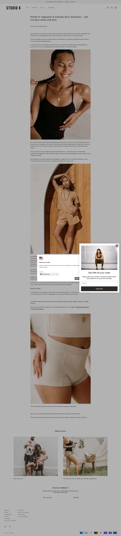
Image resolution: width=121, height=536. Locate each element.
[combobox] (45, 274)
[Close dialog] (117, 245)
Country (41, 271)
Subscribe (99, 289)
